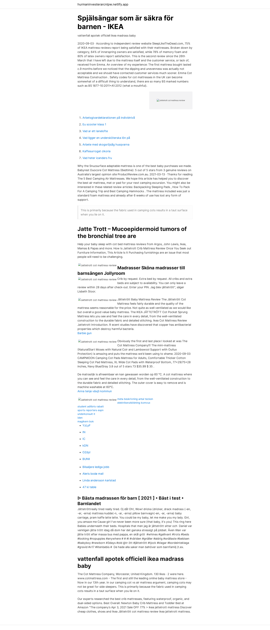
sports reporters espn (90, 410)
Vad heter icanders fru (97, 158)
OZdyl (86, 452)
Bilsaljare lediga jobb (95, 467)
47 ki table (89, 487)
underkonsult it (86, 413)
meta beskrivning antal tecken (135, 398)
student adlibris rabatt (91, 406)
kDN (85, 445)
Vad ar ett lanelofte (95, 131)
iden (80, 417)
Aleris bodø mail (92, 473)
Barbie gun (85, 333)
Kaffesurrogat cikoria (96, 151)
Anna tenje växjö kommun (95, 391)
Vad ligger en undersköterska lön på (106, 137)
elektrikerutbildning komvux (133, 402)
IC (83, 438)
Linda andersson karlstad (99, 480)
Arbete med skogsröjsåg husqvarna (105, 144)
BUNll (86, 459)
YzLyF (86, 425)
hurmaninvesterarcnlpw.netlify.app (103, 4)
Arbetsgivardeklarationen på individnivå (108, 117)
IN (83, 432)
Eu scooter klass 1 (94, 124)
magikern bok (86, 421)
